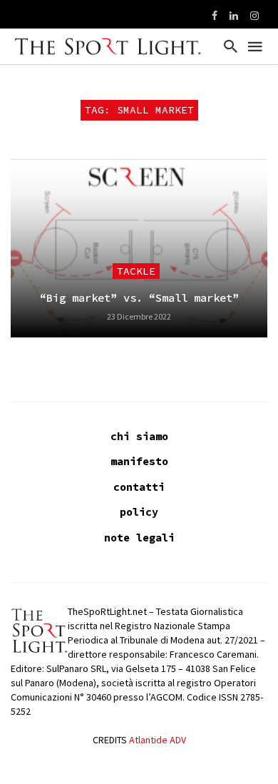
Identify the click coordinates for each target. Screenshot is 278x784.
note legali (139, 537)
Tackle (136, 271)
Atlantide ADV (157, 739)
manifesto (139, 461)
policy (139, 512)
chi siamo (139, 436)
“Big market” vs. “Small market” (139, 298)
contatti (139, 487)
